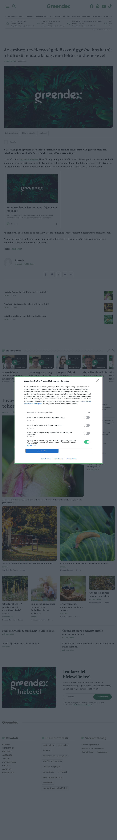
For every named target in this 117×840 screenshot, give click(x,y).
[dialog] (58, 420)
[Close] (98, 381)
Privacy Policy (71, 459)
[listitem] (58, 412)
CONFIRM (42, 451)
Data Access (58, 459)
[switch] (87, 417)
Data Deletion (46, 459)
